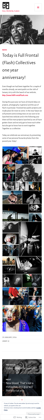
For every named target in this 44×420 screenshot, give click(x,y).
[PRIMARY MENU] (38, 7)
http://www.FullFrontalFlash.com (15, 95)
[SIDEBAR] (22, 400)
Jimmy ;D (5, 341)
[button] (15, 155)
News (4, 50)
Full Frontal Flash (10, 11)
